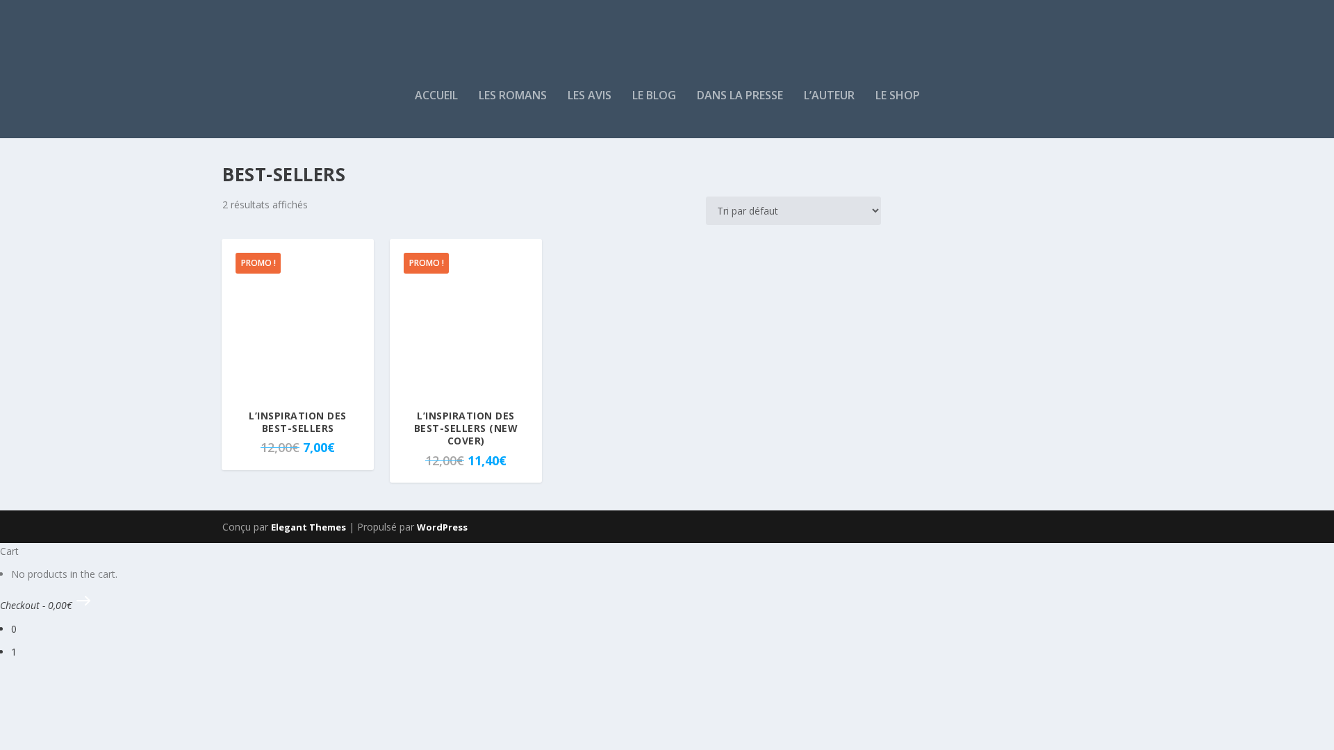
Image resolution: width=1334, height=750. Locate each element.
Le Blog (654, 96)
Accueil (436, 96)
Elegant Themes (308, 527)
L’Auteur (829, 96)
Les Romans (513, 96)
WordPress (442, 527)
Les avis (589, 96)
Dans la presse (740, 96)
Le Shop (897, 96)
